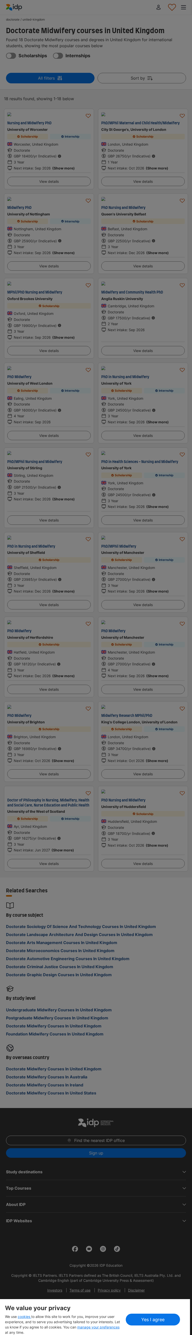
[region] (95, 1317)
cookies (24, 1316)
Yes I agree (152, 1319)
